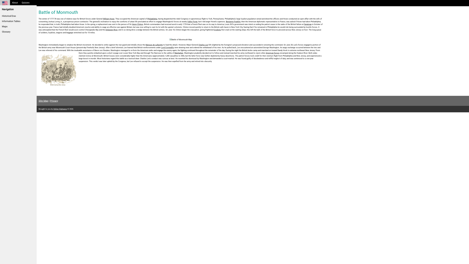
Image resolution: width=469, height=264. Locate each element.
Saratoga (307, 24)
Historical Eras (9, 16)
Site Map (43, 100)
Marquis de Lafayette (154, 45)
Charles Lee (203, 45)
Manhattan (179, 53)
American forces (272, 53)
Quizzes (25, 2)
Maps (4, 26)
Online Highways (60, 109)
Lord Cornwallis (167, 47)
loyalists (217, 30)
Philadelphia (152, 19)
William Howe (108, 19)
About (15, 2)
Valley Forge (192, 22)
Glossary (6, 31)
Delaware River (111, 30)
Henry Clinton (137, 24)
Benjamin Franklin (233, 22)
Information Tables (11, 21)
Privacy (54, 100)
